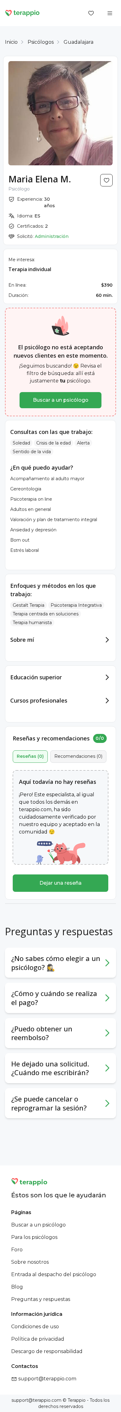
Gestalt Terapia (28, 605)
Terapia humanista (32, 622)
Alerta (83, 443)
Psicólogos (41, 42)
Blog (17, 1287)
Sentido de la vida (32, 451)
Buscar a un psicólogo (60, 400)
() (30, 756)
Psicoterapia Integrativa (76, 605)
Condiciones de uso (35, 1326)
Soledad (21, 443)
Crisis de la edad (53, 443)
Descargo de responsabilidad (47, 1351)
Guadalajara (78, 42)
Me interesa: (21, 259)
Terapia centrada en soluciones (45, 614)
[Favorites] (91, 13)
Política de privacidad (37, 1339)
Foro (17, 1250)
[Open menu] (110, 13)
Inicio (11, 42)
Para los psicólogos (34, 1237)
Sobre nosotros (30, 1262)
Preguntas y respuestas (40, 1299)
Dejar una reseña (60, 883)
